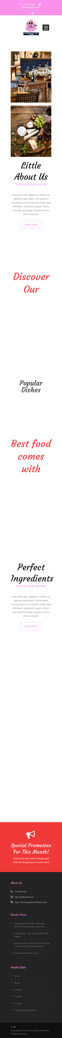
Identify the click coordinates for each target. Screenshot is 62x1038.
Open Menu (46, 27)
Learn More (31, 224)
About (17, 982)
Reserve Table (23, 728)
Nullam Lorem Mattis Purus (26, 953)
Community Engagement (25, 1010)
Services (18, 1003)
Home (17, 976)
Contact (17, 989)
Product (18, 996)
